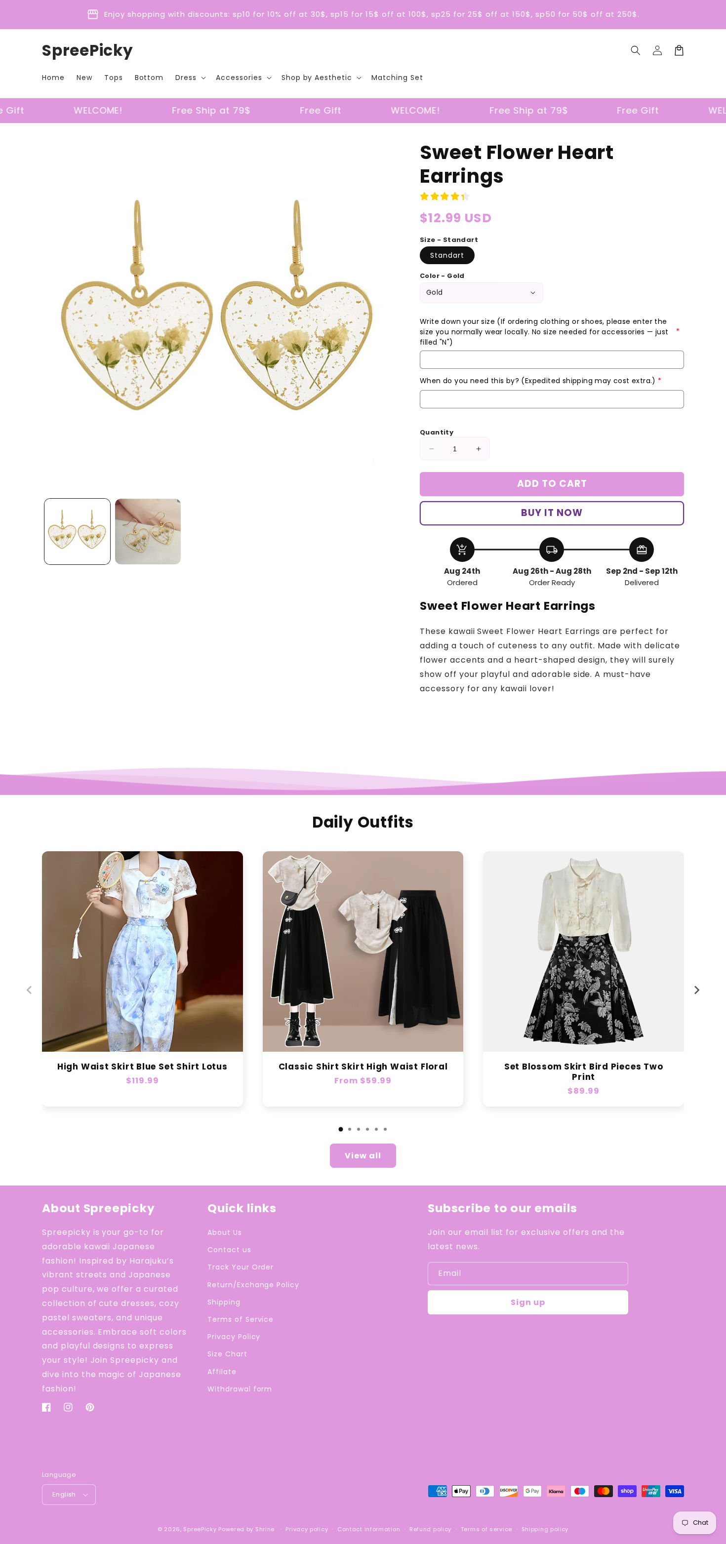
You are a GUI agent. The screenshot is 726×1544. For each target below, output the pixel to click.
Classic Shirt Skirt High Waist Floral (363, 1067)
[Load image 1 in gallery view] (77, 531)
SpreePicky (199, 1529)
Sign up (528, 1302)
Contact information (368, 1529)
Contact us (229, 1250)
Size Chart (227, 1354)
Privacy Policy (233, 1337)
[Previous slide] (29, 990)
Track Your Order (240, 1267)
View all (363, 1155)
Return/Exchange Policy (253, 1285)
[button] (189, 77)
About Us (224, 1232)
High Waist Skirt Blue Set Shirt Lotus (142, 1067)
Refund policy (430, 1529)
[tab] (340, 1129)
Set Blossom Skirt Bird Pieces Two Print (583, 1072)
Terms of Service (240, 1319)
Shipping (224, 1302)
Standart (447, 255)
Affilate (222, 1372)
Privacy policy (306, 1529)
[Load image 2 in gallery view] (148, 531)
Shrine (265, 1529)
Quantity (436, 432)
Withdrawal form (239, 1389)
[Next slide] (696, 990)
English (64, 1494)
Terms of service (486, 1529)
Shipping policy (545, 1529)
